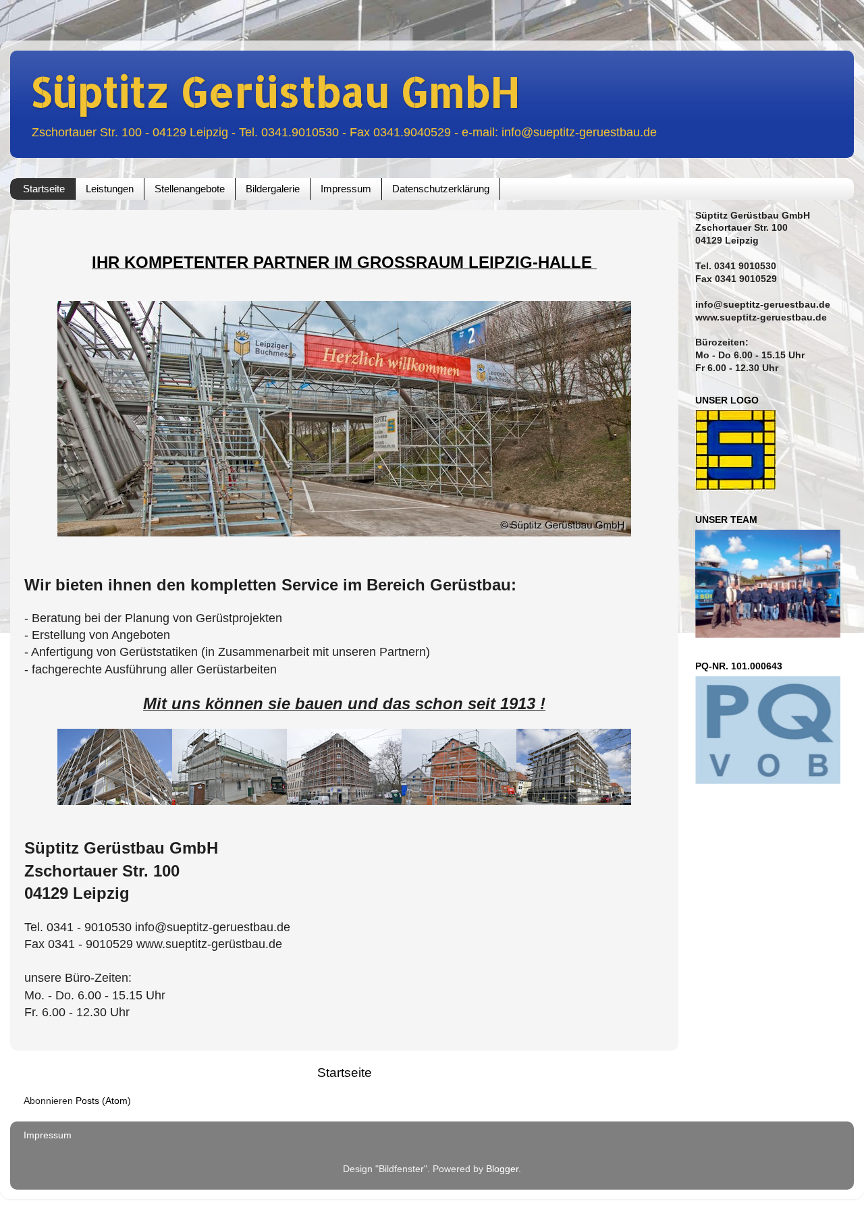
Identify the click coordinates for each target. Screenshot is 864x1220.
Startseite (44, 188)
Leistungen (110, 188)
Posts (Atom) (103, 1101)
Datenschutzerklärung (440, 188)
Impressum (346, 188)
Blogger (502, 1169)
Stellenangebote (190, 188)
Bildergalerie (273, 188)
